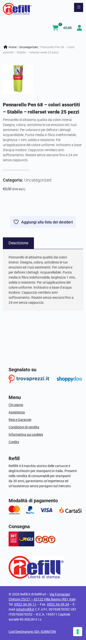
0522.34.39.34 (58, 604)
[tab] (18, 243)
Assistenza (17, 412)
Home (12, 47)
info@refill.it (25, 609)
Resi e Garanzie (20, 420)
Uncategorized (28, 47)
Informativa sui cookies (26, 434)
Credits (14, 442)
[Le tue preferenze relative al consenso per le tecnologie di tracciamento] (77, 631)
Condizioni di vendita (24, 427)
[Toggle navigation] (78, 7)
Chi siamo (16, 405)
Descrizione (18, 243)
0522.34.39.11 (25, 604)
